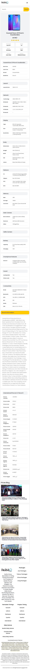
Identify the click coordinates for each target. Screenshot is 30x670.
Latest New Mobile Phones (19, 650)
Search (26, 9)
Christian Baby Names (8, 632)
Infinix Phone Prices (20, 645)
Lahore (8, 611)
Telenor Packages (22, 574)
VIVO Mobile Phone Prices (21, 643)
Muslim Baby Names (8, 628)
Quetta (8, 617)
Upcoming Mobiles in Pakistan (17, 649)
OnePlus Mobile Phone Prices (15, 647)
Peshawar (8, 614)
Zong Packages (22, 581)
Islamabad (8, 621)
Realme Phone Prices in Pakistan (19, 646)
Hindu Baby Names (8, 636)
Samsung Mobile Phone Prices (9, 642)
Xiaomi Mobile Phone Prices (8, 645)
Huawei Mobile (16, 72)
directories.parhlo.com (7, 667)
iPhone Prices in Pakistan (22, 642)
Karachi (8, 607)
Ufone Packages (22, 577)
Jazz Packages (22, 571)
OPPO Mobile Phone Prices (8, 643)
